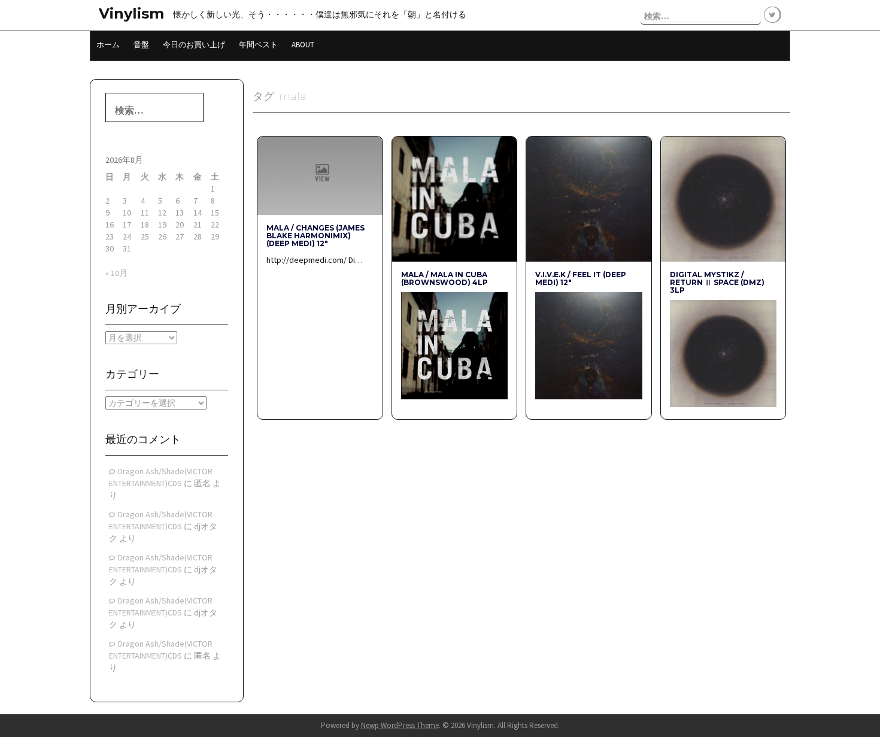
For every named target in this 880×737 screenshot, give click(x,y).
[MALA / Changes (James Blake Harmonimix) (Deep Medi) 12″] (319, 174)
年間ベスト (258, 45)
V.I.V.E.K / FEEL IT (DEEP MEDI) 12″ (580, 278)
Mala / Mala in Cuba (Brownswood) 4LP (444, 278)
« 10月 (116, 273)
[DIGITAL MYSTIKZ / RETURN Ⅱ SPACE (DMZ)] (723, 352)
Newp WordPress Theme (400, 725)
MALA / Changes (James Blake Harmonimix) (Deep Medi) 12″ (315, 235)
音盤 (141, 45)
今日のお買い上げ (194, 45)
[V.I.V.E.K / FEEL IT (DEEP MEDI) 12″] (588, 198)
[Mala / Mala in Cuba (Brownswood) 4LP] (454, 198)
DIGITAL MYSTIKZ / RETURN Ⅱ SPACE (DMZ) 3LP (717, 282)
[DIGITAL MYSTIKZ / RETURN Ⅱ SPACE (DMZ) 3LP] (723, 198)
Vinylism (131, 13)
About (303, 45)
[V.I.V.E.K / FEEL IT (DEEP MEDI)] (588, 344)
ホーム (108, 45)
